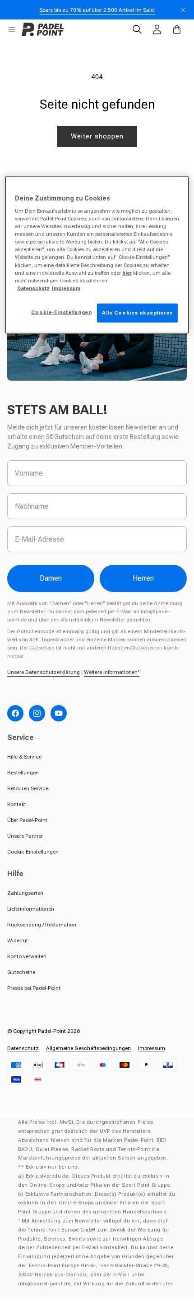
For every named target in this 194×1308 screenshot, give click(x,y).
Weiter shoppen (97, 136)
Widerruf (17, 940)
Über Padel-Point (27, 820)
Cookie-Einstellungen (33, 852)
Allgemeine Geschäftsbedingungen (88, 1048)
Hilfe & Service (24, 757)
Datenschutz (23, 1048)
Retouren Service (27, 788)
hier (127, 272)
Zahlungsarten (25, 893)
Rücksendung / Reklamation (41, 924)
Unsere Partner (25, 836)
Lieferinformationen (30, 909)
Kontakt (16, 804)
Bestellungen (23, 772)
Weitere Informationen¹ (111, 672)
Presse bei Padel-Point (33, 988)
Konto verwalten (26, 956)
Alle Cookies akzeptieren (137, 312)
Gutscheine (21, 972)
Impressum (151, 1048)
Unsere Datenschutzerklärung (43, 672)
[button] (12, 29)
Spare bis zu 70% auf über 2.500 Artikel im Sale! (97, 10)
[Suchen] (137, 29)
